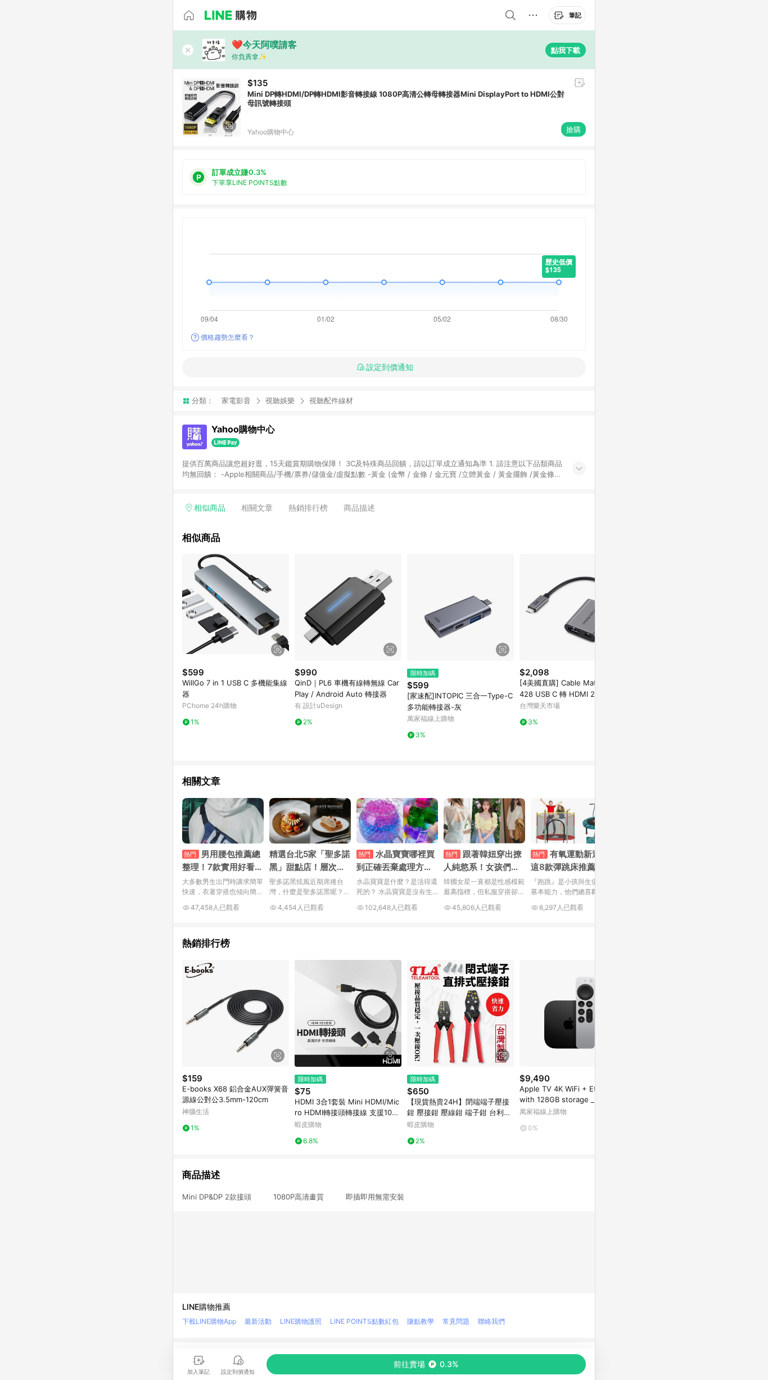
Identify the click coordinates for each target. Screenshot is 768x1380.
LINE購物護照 (301, 1321)
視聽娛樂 (280, 400)
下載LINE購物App (209, 1321)
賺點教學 (420, 1321)
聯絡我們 (491, 1321)
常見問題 (455, 1321)
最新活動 (258, 1321)
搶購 (573, 129)
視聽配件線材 (331, 400)
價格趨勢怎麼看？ (228, 337)
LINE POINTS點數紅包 (364, 1321)
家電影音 (236, 400)
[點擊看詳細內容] (235, 607)
